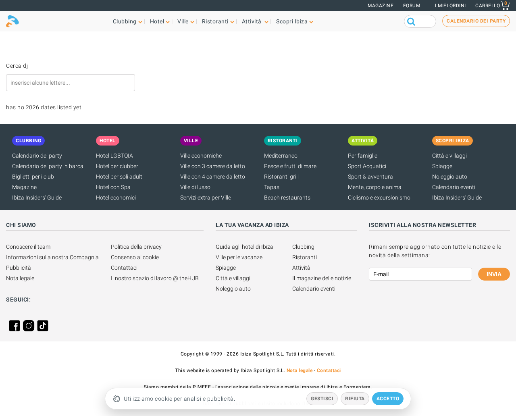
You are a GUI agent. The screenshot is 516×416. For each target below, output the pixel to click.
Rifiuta (355, 398)
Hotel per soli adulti (120, 176)
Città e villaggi (449, 155)
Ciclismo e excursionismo (379, 197)
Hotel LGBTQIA (114, 155)
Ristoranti (304, 257)
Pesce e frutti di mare (290, 166)
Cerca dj (17, 65)
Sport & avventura (370, 176)
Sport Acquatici (367, 166)
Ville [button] (183, 21)
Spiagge (442, 166)
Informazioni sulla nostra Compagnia (52, 257)
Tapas (271, 187)
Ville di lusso (195, 187)
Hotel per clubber (117, 166)
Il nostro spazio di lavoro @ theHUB (155, 278)
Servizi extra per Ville (205, 197)
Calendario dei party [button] (476, 21)
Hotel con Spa (113, 187)
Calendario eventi (453, 187)
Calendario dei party (37, 155)
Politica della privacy (136, 246)
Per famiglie (362, 155)
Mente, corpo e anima (375, 187)
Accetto (388, 398)
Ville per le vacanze (239, 257)
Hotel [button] (157, 21)
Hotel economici (116, 197)
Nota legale (20, 278)
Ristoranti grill (281, 176)
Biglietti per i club (33, 176)
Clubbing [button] (125, 21)
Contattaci (124, 267)
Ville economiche (201, 155)
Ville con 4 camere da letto (212, 176)
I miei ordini (450, 5)
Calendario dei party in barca (47, 166)
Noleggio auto (449, 176)
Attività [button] (252, 21)
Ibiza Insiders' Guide (37, 197)
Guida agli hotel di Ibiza (244, 246)
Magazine (380, 5)
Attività (301, 267)
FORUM (411, 5)
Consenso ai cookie (135, 257)
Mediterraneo (281, 155)
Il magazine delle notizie (321, 278)
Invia (494, 274)
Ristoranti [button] (215, 21)
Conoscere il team (28, 246)
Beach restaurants (287, 197)
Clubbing (303, 246)
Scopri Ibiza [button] (292, 21)
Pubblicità (18, 267)
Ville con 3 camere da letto (212, 166)
